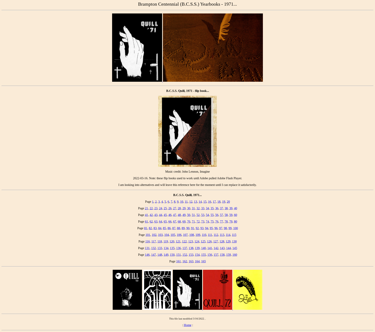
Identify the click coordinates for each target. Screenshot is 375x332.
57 (221, 215)
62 (151, 221)
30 (188, 208)
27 (174, 208)
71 (193, 221)
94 (206, 228)
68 (179, 221)
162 (184, 261)
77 (221, 221)
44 (160, 215)
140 (203, 248)
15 (204, 201)
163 (191, 261)
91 (192, 228)
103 (160, 234)
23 (155, 208)
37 (221, 208)
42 (151, 215)
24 (160, 208)
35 (212, 208)
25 (165, 208)
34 (207, 208)
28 (179, 208)
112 (216, 234)
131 (147, 248)
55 (212, 215)
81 (145, 228)
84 (159, 228)
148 (159, 254)
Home (187, 325)
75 (212, 221)
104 (166, 234)
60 (235, 215)
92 (197, 228)
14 (200, 201)
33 (202, 208)
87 (173, 228)
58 (226, 215)
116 (147, 241)
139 (197, 248)
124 (197, 241)
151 (178, 254)
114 (228, 234)
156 (209, 254)
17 (214, 201)
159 (228, 254)
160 (234, 254)
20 (228, 201)
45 (165, 215)
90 (187, 228)
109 (198, 234)
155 (203, 254)
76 (216, 221)
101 (148, 234)
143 (222, 248)
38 (226, 208)
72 (198, 221)
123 (190, 241)
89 (183, 228)
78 (226, 221)
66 (169, 221)
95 (211, 228)
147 (153, 254)
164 (197, 261)
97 (220, 228)
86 (169, 228)
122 (184, 241)
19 (223, 201)
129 (228, 241)
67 (174, 221)
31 (193, 208)
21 (146, 208)
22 (151, 208)
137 (184, 248)
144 (228, 248)
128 (222, 241)
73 (202, 221)
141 (209, 248)
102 (154, 234)
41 (146, 215)
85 (164, 228)
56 (216, 215)
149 (166, 254)
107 (185, 234)
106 (179, 234)
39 (230, 208)
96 (216, 228)
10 (181, 201)
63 (155, 221)
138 (191, 248)
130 (234, 241)
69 (184, 221)
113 (222, 234)
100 (235, 228)
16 (209, 201)
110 (204, 234)
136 (178, 248)
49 (184, 215)
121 (178, 241)
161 (178, 261)
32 (198, 208)
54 (207, 215)
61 (146, 221)
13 (195, 201)
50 (188, 215)
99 (230, 228)
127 (215, 241)
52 (198, 215)
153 (191, 254)
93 (202, 228)
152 (184, 254)
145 (234, 248)
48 (179, 215)
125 (203, 241)
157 (216, 254)
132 (153, 248)
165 (203, 261)
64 (160, 221)
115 (234, 234)
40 (235, 208)
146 (147, 254)
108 (191, 234)
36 (216, 208)
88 (178, 228)
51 (193, 215)
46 (169, 215)
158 (222, 254)
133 (159, 248)
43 (155, 215)
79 (230, 221)
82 (150, 228)
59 (230, 215)
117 (153, 241)
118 (159, 241)
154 (197, 254)
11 (186, 201)
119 (165, 241)
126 (209, 241)
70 (188, 221)
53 (202, 215)
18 (219, 201)
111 (210, 234)
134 (166, 248)
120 (172, 241)
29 (184, 208)
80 (235, 221)
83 (155, 228)
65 (165, 221)
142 (216, 248)
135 (172, 248)
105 (173, 234)
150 (172, 254)
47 (174, 215)
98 (225, 228)
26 (169, 208)
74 (207, 221)
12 (190, 201)
